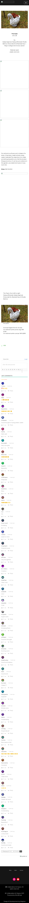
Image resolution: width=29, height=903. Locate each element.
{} (20, 369)
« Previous (5, 851)
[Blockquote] (14, 369)
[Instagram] (14, 879)
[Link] (18, 369)
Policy (10, 870)
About (15, 870)
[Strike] (9, 369)
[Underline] (7, 369)
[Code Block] (16, 369)
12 (17, 851)
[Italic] (5, 369)
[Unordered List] (12, 369)
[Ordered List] (10, 369)
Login (26, 359)
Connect (21, 870)
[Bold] (3, 369)
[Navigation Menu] (26, 2)
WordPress (18, 895)
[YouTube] (18, 879)
